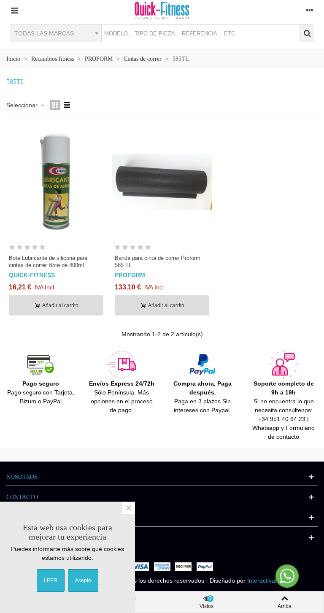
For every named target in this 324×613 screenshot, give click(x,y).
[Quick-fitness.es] (162, 10)
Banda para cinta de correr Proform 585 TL (157, 261)
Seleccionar (22, 105)
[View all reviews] (56, 248)
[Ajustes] (310, 10)
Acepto (83, 580)
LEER (50, 580)
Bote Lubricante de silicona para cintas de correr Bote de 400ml (48, 261)
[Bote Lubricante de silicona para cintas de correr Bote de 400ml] (56, 182)
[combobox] (56, 33)
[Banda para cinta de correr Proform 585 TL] (162, 182)
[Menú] (14, 10)
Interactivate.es (267, 580)
